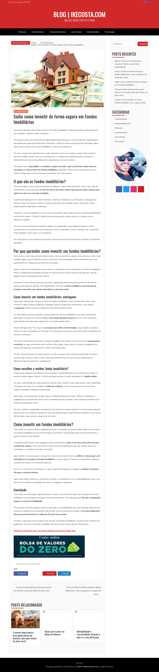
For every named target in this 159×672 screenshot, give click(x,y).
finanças (26, 564)
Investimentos (38, 32)
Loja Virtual (76, 32)
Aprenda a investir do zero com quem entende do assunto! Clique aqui (44, 530)
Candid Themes (106, 666)
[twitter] (126, 189)
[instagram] (134, 189)
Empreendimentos (58, 32)
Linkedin (65, 573)
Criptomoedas (93, 32)
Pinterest (50, 573)
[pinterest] (141, 189)
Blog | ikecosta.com (80, 14)
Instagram (144, 2)
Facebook (148, 2)
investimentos (35, 564)
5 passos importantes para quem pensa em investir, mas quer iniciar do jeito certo (25, 637)
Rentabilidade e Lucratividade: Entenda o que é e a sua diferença (88, 634)
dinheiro (19, 564)
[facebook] (119, 189)
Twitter (36, 573)
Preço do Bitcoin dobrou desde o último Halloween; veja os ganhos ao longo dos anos (83, 590)
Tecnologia (109, 32)
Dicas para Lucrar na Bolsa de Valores (54, 633)
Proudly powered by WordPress (60, 666)
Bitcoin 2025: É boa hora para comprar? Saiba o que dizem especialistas (128, 64)
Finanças (22, 32)
